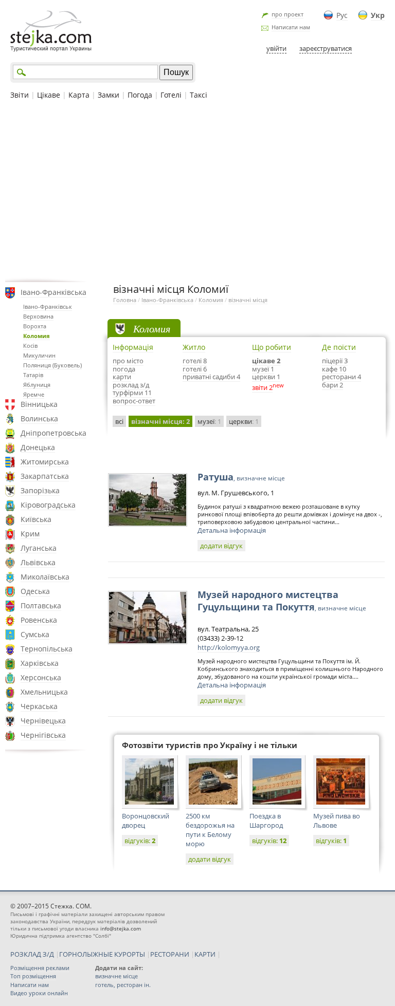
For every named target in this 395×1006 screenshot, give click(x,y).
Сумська (35, 634)
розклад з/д (131, 384)
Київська (36, 519)
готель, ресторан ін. (123, 985)
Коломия (36, 336)
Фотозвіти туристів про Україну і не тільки (209, 745)
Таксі (198, 95)
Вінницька (39, 404)
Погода (140, 95)
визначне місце (116, 976)
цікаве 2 (266, 360)
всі (119, 421)
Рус (342, 15)
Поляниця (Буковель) (52, 365)
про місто (128, 360)
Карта (78, 95)
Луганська (39, 548)
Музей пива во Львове (336, 820)
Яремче (33, 394)
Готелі (171, 95)
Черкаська (39, 706)
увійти (276, 48)
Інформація (133, 347)
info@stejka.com (120, 928)
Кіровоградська (48, 505)
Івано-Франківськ (47, 306)
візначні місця (247, 300)
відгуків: (139, 840)
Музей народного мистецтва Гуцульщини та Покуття (282, 600)
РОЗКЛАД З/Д (32, 954)
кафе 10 (334, 369)
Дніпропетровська (53, 433)
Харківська (40, 663)
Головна (124, 300)
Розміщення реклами (39, 968)
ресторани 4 (341, 376)
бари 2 (332, 384)
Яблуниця (36, 384)
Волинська (39, 418)
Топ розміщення (33, 976)
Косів (30, 345)
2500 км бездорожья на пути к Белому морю (210, 829)
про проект (287, 14)
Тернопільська (47, 649)
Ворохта (34, 326)
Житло (194, 347)
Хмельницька (44, 692)
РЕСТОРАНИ (169, 954)
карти (122, 376)
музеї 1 (263, 369)
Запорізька (40, 490)
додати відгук (221, 545)
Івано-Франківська (53, 292)
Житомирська (45, 462)
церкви (244, 421)
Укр (378, 15)
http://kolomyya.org (229, 647)
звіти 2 (262, 387)
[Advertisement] (197, 190)
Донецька (38, 447)
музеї (209, 421)
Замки (108, 95)
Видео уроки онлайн (39, 993)
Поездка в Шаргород (266, 820)
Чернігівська (43, 735)
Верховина (38, 316)
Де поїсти (339, 347)
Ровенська (39, 620)
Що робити (271, 347)
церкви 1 (266, 376)
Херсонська (41, 677)
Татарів (33, 375)
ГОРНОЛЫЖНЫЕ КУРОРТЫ (102, 954)
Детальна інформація (232, 530)
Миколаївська (45, 577)
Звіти (19, 95)
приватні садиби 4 (211, 376)
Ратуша (241, 477)
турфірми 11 (132, 392)
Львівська (38, 562)
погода (124, 369)
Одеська (35, 591)
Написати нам (291, 27)
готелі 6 (195, 369)
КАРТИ (205, 954)
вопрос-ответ (134, 400)
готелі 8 (195, 360)
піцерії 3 (335, 360)
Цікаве (48, 95)
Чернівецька (43, 720)
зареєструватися (325, 48)
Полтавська (41, 605)
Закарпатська (45, 476)
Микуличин (39, 355)
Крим (30, 533)
